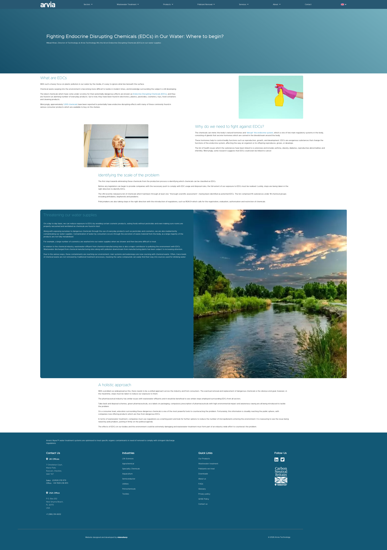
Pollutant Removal (204, 4)
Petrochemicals (129, 489)
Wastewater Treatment (126, 4)
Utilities (125, 484)
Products (167, 4)
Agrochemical (128, 464)
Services (242, 4)
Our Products (204, 459)
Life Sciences (128, 459)
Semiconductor (128, 479)
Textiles (125, 494)
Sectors (87, 4)
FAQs (200, 484)
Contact (308, 4)
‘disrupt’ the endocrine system (259, 133)
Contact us (203, 504)
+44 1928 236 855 (60, 483)
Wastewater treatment (208, 464)
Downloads (203, 474)
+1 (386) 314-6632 (53, 514)
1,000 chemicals (70, 104)
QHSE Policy (203, 499)
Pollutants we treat (206, 469)
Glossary (202, 489)
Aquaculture (127, 474)
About (275, 4)
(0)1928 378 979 (59, 480)
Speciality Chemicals (131, 469)
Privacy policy (204, 494)
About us (202, 479)
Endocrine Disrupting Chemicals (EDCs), (150, 94)
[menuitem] (343, 4)
